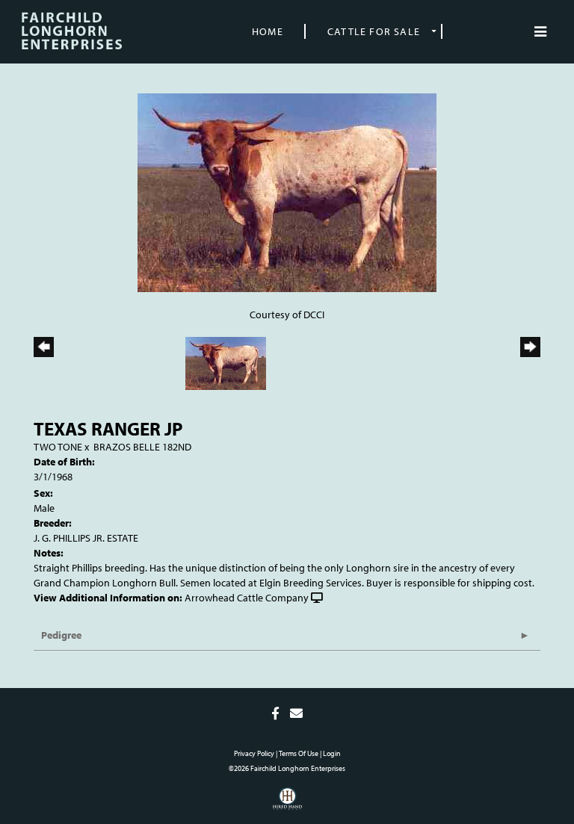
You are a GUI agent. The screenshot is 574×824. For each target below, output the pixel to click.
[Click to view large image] (287, 191)
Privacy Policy (254, 753)
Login (332, 753)
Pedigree (61, 635)
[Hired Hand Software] (287, 803)
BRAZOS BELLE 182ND (142, 446)
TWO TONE (58, 446)
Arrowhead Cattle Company (247, 597)
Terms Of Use (298, 753)
